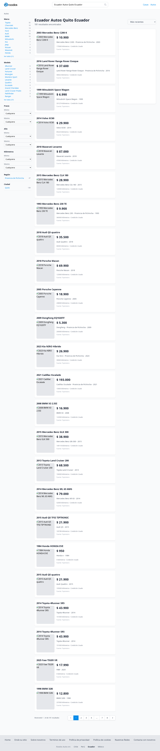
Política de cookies (102, 739)
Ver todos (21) (9, 56)
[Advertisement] (137, 66)
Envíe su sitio (20, 739)
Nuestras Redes (122, 739)
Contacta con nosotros (144, 739)
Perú (83, 746)
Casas (145, 4)
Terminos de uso (57, 739)
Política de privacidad (79, 739)
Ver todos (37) (9, 100)
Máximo (7, 118)
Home (7, 739)
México (101, 746)
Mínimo (6, 110)
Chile (76, 746)
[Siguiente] (113, 717)
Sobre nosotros (38, 739)
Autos (153, 4)
